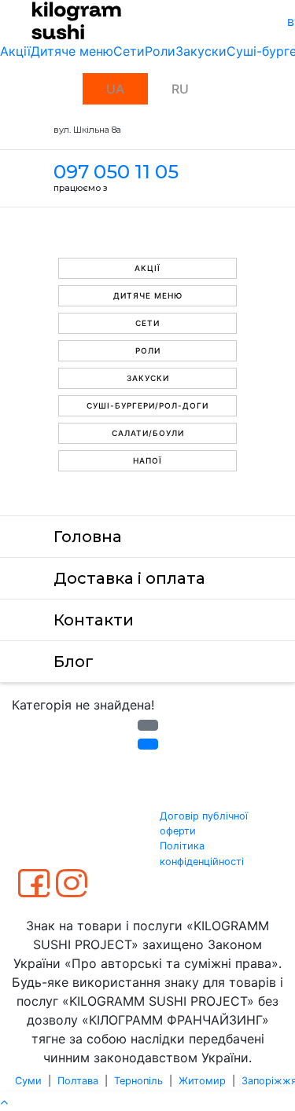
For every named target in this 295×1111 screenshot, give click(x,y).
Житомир (202, 1081)
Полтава (77, 1081)
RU (180, 89)
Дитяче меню (72, 51)
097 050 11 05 (116, 171)
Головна (87, 536)
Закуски (201, 51)
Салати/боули (148, 433)
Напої (147, 460)
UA (115, 89)
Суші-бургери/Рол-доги (147, 405)
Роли (160, 51)
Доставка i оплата (129, 578)
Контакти (93, 620)
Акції (15, 51)
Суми (28, 1081)
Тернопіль (138, 1081)
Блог (73, 661)
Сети (129, 51)
